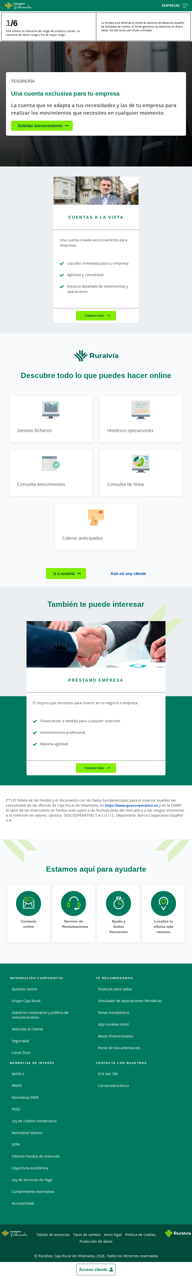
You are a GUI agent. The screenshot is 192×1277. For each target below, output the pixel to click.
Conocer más (95, 315)
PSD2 (16, 1109)
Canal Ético (21, 1052)
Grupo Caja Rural (26, 1000)
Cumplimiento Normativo (33, 1191)
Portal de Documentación (119, 1047)
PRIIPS (17, 1085)
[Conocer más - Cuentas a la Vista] (96, 190)
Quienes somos (25, 989)
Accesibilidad (23, 1203)
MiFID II (18, 1073)
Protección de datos (96, 1241)
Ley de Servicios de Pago (32, 1179)
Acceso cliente (93, 1269)
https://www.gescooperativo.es (131, 805)
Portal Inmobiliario (113, 1012)
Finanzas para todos (115, 989)
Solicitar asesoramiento (40, 125)
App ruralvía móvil (113, 1024)
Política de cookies (140, 1234)
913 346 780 (108, 1073)
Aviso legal (113, 1234)
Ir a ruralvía (64, 573)
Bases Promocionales (115, 1036)
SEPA (16, 1144)
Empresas (171, 5)
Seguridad (20, 1040)
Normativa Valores (27, 1132)
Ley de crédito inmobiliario (34, 1121)
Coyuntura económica (30, 1168)
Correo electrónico (113, 1085)
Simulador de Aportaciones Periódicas (130, 1000)
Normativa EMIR (25, 1097)
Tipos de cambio (86, 1234)
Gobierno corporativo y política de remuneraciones (40, 1015)
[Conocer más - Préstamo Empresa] (96, 644)
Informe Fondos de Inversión (36, 1156)
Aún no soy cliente (128, 573)
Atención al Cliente (27, 1029)
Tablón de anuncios (53, 1234)
